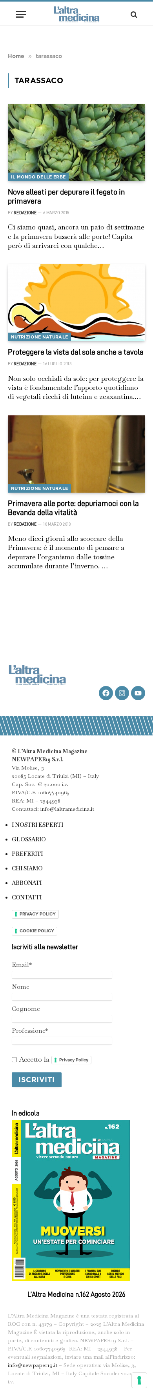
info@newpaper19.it (32, 1365)
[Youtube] (138, 693)
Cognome (26, 1009)
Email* (22, 965)
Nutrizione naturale (39, 337)
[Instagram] (122, 693)
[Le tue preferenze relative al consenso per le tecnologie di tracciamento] (139, 1380)
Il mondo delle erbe (38, 177)
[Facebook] (106, 693)
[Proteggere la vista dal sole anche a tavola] (76, 302)
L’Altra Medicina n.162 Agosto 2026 (76, 1294)
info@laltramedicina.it (67, 808)
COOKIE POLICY (37, 931)
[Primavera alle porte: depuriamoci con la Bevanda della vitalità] (76, 454)
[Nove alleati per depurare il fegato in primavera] (76, 142)
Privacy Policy (73, 1060)
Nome (20, 987)
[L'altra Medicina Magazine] (76, 14)
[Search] (133, 14)
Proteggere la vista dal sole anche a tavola (76, 352)
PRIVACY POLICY (38, 914)
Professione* (30, 1030)
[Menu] (21, 14)
